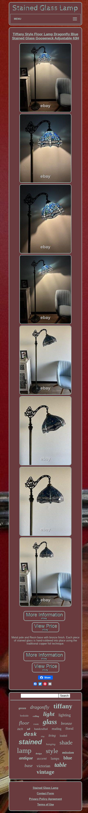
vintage (45, 772)
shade (66, 742)
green (22, 708)
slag (42, 736)
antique (26, 757)
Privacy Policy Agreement (45, 798)
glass (50, 722)
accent (42, 758)
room (36, 724)
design (39, 753)
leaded (63, 735)
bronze (66, 723)
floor (24, 723)
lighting (65, 715)
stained (30, 742)
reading (56, 728)
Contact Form (45, 793)
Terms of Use (45, 804)
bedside (24, 715)
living (52, 735)
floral (69, 728)
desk (30, 734)
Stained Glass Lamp (45, 787)
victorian (43, 766)
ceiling (36, 716)
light (48, 714)
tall (28, 729)
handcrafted (41, 729)
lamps (55, 758)
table (60, 764)
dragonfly (39, 707)
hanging (50, 744)
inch (20, 729)
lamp (24, 750)
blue (67, 757)
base (29, 765)
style (52, 751)
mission (68, 752)
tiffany (62, 706)
